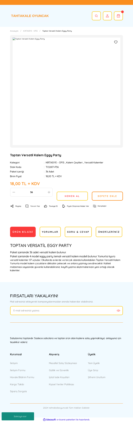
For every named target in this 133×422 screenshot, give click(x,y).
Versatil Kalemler (93, 162)
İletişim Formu (17, 370)
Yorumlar (50, 231)
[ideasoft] (49, 419)
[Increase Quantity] (49, 192)
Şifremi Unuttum (96, 377)
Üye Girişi (93, 370)
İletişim (14, 363)
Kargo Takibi (17, 384)
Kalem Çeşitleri (74, 162)
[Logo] (29, 16)
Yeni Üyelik (94, 363)
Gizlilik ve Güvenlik (59, 370)
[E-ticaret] (66, 419)
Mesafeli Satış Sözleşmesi (63, 363)
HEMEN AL (72, 196)
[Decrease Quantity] (14, 192)
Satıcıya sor (20, 416)
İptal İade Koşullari (59, 377)
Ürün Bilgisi (22, 231)
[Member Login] (107, 15)
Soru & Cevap (78, 231)
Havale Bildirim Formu (22, 377)
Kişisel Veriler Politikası (61, 384)
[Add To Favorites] (116, 42)
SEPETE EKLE (107, 196)
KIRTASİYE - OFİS (55, 162)
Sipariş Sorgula (18, 391)
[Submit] (118, 310)
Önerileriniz (109, 231)
